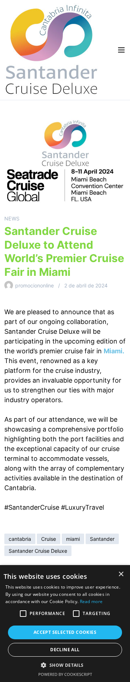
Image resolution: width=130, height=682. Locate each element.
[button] (23, 613)
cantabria (20, 539)
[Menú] (119, 50)
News (12, 218)
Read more (91, 601)
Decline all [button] (64, 650)
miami (73, 539)
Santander (102, 539)
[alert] (65, 623)
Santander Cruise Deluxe (38, 551)
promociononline (34, 285)
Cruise (48, 539)
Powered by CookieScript (65, 674)
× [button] (121, 574)
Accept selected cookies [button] (65, 632)
